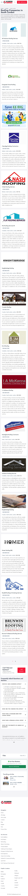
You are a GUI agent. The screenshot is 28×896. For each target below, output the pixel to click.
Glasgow (16, 875)
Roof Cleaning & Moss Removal (7, 863)
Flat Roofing (3, 842)
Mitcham (4, 192)
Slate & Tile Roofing (5, 844)
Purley (3, 638)
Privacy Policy (4, 829)
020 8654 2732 (6, 309)
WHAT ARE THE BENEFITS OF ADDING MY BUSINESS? (13, 726)
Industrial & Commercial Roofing (8, 858)
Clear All (22, 755)
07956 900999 (6, 189)
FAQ (2, 827)
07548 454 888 (6, 41)
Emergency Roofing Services (7, 851)
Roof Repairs (3, 839)
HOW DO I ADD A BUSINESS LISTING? (11, 684)
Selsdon (3, 89)
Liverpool (16, 885)
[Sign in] (15, 2)
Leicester (16, 882)
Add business (21, 670)
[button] (24, 755)
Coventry (3, 886)
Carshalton (4, 43)
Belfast (2, 871)
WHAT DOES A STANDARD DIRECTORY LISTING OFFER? (12, 714)
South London (10, 43)
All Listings (3, 815)
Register (2, 824)
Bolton (2, 876)
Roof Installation (4, 837)
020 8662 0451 (6, 270)
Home (2, 812)
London (15, 43)
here (8, 687)
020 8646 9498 (6, 595)
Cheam (3, 555)
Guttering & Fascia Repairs (6, 849)
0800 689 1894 (6, 87)
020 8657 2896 (6, 148)
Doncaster (3, 888)
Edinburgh (17, 873)
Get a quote (3, 817)
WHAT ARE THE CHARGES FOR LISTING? (12, 709)
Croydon (4, 273)
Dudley (16, 871)
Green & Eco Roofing (5, 856)
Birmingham (3, 874)
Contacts (2, 819)
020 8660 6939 (6, 636)
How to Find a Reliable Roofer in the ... (16, 783)
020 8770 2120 (6, 437)
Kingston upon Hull (18, 878)
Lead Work (3, 860)
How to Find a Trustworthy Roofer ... (17, 777)
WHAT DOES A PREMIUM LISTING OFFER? (13, 720)
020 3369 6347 (6, 392)
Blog (2, 822)
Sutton (3, 439)
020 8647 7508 (6, 348)
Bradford (3, 878)
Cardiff (2, 883)
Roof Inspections (4, 853)
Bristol (2, 881)
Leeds (16, 880)
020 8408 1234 (6, 552)
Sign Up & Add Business (14, 766)
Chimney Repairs (4, 846)
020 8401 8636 (6, 228)
